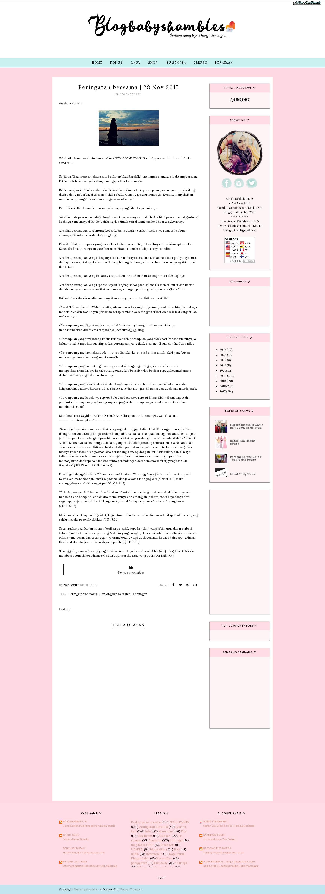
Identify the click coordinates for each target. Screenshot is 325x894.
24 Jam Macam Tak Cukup (219, 839)
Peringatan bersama (82, 594)
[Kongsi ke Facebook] (173, 585)
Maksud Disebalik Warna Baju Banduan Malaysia (246, 426)
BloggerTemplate (131, 889)
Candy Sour (71, 834)
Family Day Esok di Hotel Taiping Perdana (228, 825)
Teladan (165, 836)
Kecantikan (164, 858)
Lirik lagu (175, 840)
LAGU (136, 62)
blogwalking (158, 849)
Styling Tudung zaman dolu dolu (223, 852)
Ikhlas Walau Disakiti (76, 839)
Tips (184, 831)
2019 (223, 381)
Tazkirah (155, 840)
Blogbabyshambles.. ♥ (87, 889)
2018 (223, 386)
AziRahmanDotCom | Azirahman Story (229, 861)
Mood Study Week (242, 474)
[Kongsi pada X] (181, 585)
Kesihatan (145, 836)
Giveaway (160, 863)
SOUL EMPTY (179, 822)
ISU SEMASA (175, 62)
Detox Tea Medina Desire (243, 442)
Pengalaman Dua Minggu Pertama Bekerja (89, 825)
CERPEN (200, 62)
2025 (223, 349)
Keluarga (181, 863)
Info (148, 831)
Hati (177, 849)
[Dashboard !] (312, 4)
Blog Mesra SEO (142, 845)
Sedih (135, 854)
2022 (223, 365)
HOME (97, 62)
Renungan (140, 594)
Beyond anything (75, 861)
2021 (223, 370)
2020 (223, 376)
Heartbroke (154, 854)
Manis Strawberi (214, 821)
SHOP (153, 62)
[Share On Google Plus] (195, 585)
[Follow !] (299, 4)
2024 (223, 355)
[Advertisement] (128, 756)
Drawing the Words (217, 848)
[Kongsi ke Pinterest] (188, 585)
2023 (223, 360)
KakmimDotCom (214, 834)
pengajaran (139, 863)
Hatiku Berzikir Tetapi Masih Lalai (84, 852)
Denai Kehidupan (74, 848)
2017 (223, 391)
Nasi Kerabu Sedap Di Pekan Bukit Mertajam (230, 865)
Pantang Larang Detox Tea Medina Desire (245, 458)
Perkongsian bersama (115, 594)
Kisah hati (167, 845)
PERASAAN (224, 62)
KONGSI (117, 62)
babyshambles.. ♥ (75, 821)
